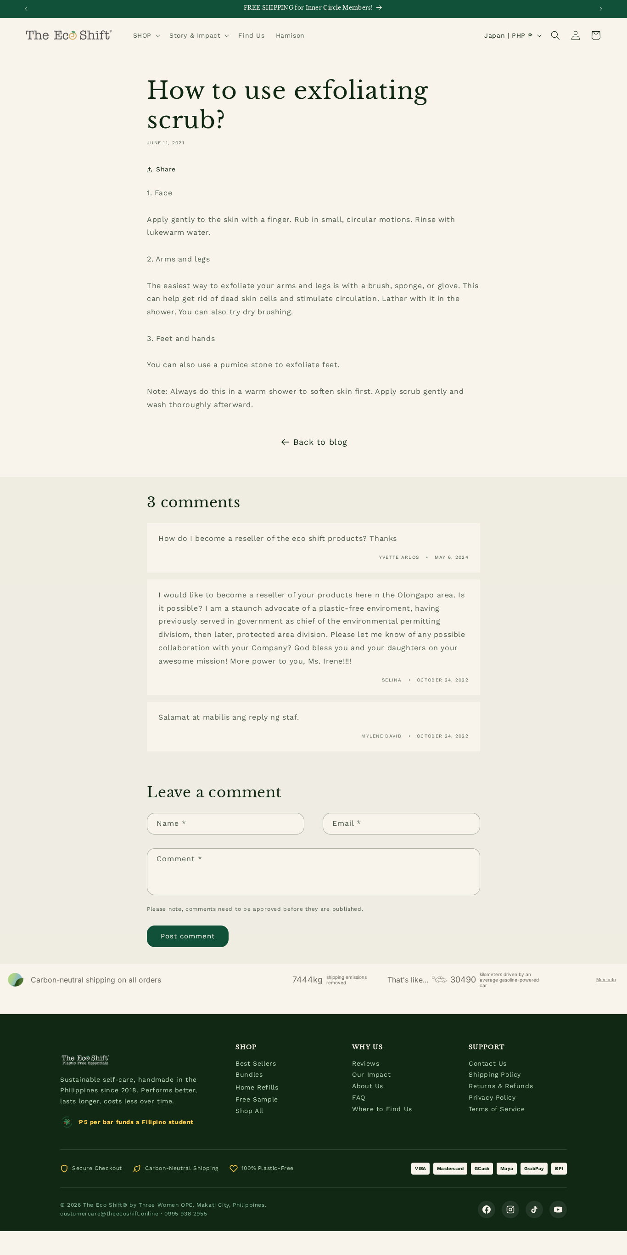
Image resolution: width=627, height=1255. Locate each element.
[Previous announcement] (26, 8)
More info (606, 979)
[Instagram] (510, 1209)
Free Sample (256, 1099)
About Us (367, 1086)
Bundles (249, 1074)
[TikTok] (534, 1209)
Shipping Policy (495, 1074)
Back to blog (320, 442)
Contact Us (488, 1063)
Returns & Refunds (501, 1086)
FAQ (358, 1097)
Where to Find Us (382, 1109)
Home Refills (256, 1087)
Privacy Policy (492, 1097)
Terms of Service (497, 1109)
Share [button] (166, 169)
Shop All (249, 1110)
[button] (146, 35)
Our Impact (371, 1074)
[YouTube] (558, 1209)
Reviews (365, 1063)
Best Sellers (255, 1063)
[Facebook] (486, 1209)
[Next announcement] (601, 8)
